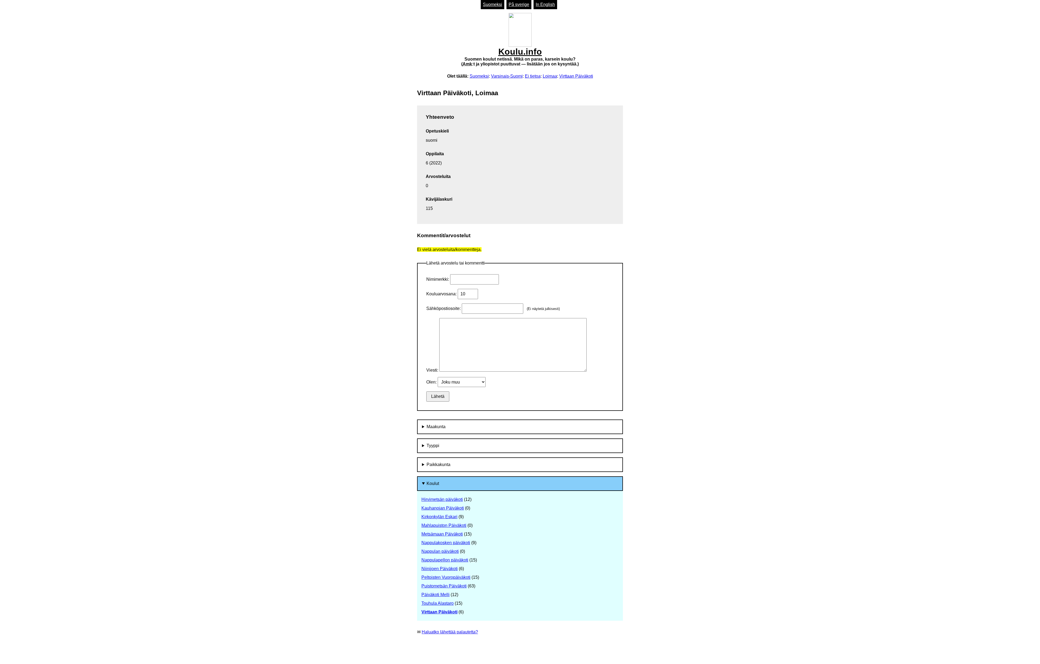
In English (545, 4)
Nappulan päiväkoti (440, 551)
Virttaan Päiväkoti (576, 76)
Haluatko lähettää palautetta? (450, 632)
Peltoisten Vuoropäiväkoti (445, 577)
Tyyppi (433, 445)
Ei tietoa (533, 76)
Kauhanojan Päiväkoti (442, 508)
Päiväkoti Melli (435, 594)
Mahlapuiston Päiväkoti (443, 525)
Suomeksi (492, 4)
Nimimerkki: (438, 279)
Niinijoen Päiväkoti (439, 568)
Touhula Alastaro (437, 603)
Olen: (432, 382)
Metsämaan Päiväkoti (442, 534)
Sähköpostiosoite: (444, 308)
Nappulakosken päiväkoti (445, 542)
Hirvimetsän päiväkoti (442, 499)
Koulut (433, 483)
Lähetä (437, 396)
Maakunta (436, 426)
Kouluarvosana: (442, 294)
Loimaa (550, 76)
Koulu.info (520, 56)
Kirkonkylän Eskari (439, 516)
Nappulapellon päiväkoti (444, 560)
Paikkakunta (438, 464)
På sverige (519, 4)
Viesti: (432, 370)
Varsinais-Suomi (507, 76)
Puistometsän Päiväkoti (444, 586)
